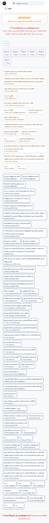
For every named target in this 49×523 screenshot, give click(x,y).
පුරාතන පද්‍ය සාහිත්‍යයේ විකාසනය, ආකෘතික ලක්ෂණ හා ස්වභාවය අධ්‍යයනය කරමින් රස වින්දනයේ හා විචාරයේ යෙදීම (24, 251)
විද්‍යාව (6, 53)
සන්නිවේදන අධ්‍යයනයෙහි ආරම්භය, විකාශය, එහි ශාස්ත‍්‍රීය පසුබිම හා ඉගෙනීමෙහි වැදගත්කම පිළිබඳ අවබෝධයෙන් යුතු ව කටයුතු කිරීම (24, 81)
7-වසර (6, 43)
